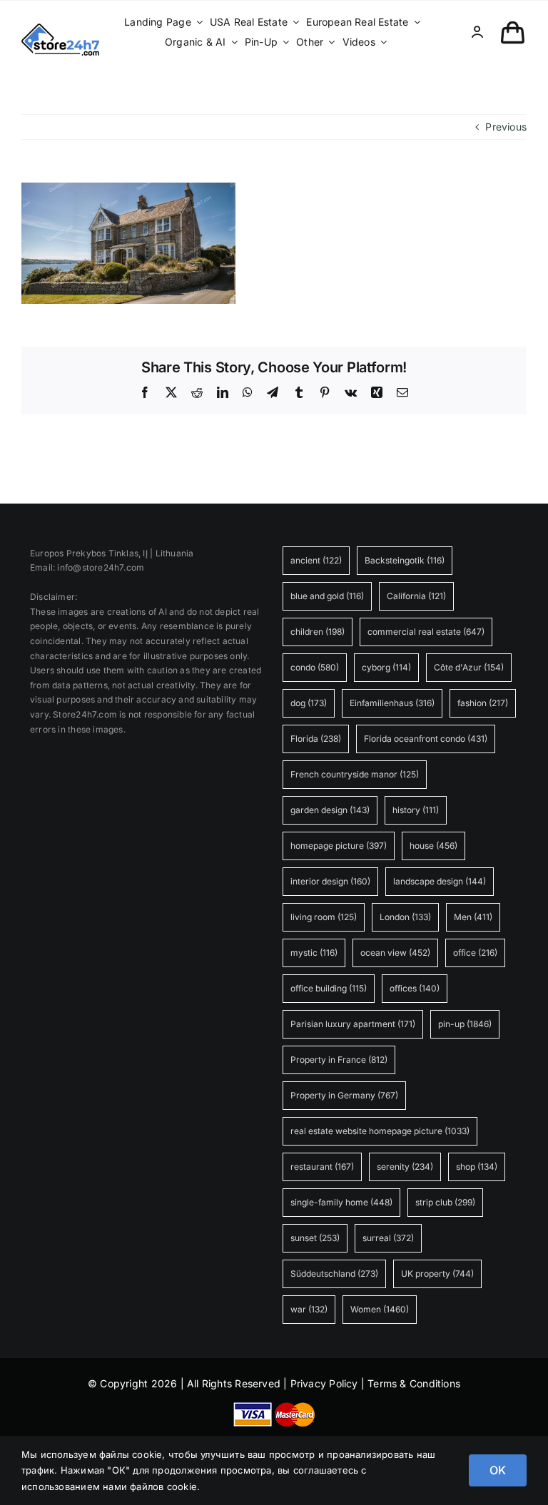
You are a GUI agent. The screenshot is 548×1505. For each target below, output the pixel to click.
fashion (482, 703)
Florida (315, 738)
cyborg (386, 667)
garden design (330, 810)
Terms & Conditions (413, 1383)
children (317, 631)
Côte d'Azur (469, 667)
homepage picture (338, 845)
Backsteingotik (405, 560)
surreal (388, 1238)
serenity (405, 1166)
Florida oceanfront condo (425, 738)
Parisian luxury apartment (352, 1024)
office (475, 952)
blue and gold (327, 596)
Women (379, 1309)
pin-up (465, 1024)
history (415, 810)
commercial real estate (425, 631)
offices (415, 988)
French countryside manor (354, 774)
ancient (316, 560)
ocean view (395, 952)
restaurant (322, 1166)
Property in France (338, 1059)
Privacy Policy (324, 1383)
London (405, 917)
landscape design (439, 881)
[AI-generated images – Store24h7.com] (60, 28)
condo (314, 667)
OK (497, 1470)
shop (476, 1166)
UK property (437, 1273)
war (309, 1309)
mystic (314, 952)
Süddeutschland (334, 1273)
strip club (445, 1202)
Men (473, 917)
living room (323, 917)
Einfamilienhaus (392, 703)
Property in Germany (344, 1095)
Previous (506, 127)
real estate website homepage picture (380, 1131)
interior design (330, 881)
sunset (315, 1238)
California (416, 596)
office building (328, 988)
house (433, 845)
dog (308, 703)
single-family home (341, 1202)
